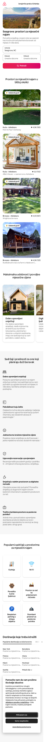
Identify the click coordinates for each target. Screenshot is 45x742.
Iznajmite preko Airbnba (28, 4)
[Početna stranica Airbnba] (4, 3)
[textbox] (12, 58)
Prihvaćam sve (21, 715)
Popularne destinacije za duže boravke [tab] (17, 642)
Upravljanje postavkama (21, 727)
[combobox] (22, 50)
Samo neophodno (21, 721)
